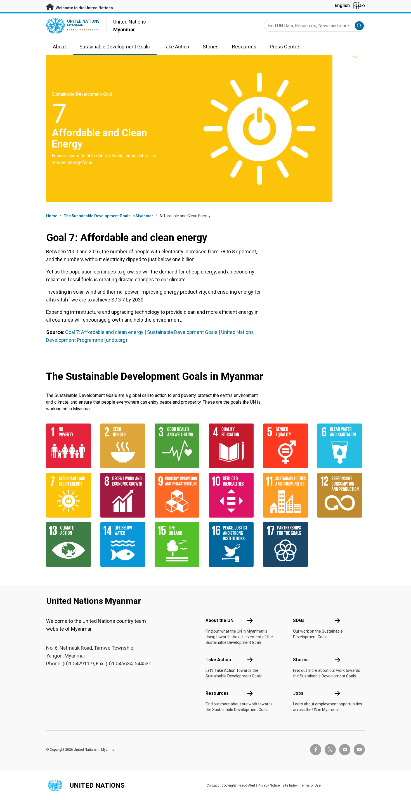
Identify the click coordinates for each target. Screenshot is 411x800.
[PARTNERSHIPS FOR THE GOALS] (287, 544)
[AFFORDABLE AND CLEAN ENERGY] (70, 495)
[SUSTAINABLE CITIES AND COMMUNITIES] (287, 495)
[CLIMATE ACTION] (70, 544)
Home (51, 216)
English (342, 5)
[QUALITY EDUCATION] (232, 446)
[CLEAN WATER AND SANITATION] (341, 446)
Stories (301, 659)
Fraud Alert (246, 785)
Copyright (228, 785)
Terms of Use (310, 785)
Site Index (289, 785)
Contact (213, 785)
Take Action (218, 659)
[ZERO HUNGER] (124, 446)
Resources (217, 693)
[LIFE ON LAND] (178, 544)
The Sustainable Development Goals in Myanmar (108, 216)
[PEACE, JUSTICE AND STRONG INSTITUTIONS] (232, 544)
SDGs (298, 620)
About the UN (219, 620)
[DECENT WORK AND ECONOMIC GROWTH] (124, 495)
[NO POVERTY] (70, 446)
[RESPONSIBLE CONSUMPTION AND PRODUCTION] (341, 495)
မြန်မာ (359, 5)
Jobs (298, 693)
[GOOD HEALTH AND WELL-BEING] (178, 446)
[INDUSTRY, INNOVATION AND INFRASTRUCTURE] (178, 495)
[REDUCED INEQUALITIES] (232, 495)
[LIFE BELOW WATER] (124, 544)
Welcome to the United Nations (84, 8)
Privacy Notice (269, 785)
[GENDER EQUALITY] (287, 446)
